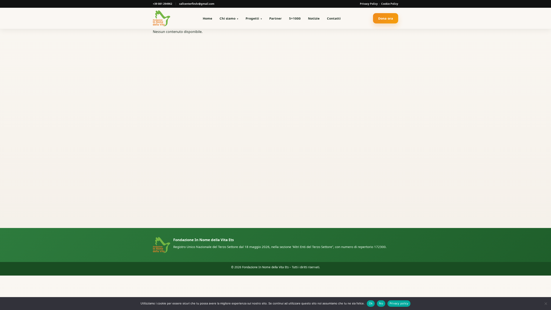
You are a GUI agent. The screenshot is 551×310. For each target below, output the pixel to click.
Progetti (252, 18)
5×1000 (295, 18)
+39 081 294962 (162, 4)
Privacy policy (399, 303)
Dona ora (385, 18)
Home (207, 18)
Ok (371, 303)
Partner (275, 18)
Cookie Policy (389, 4)
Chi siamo (227, 18)
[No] (545, 303)
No (381, 303)
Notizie (314, 18)
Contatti (334, 18)
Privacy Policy (369, 4)
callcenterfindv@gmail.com (196, 4)
